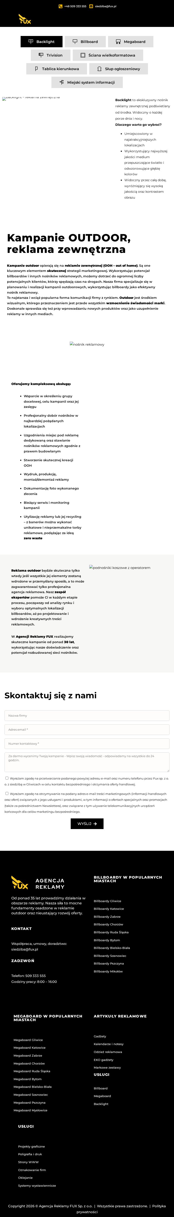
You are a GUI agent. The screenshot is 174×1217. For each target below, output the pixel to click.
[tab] (42, 41)
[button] (130, 25)
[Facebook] (17, 1000)
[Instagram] (35, 1000)
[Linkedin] (52, 1000)
